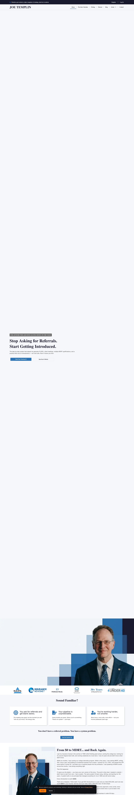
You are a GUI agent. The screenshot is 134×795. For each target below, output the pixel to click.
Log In (122, 2)
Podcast (100, 7)
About (112, 7)
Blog (106, 7)
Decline (51, 790)
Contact (121, 7)
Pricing (93, 7)
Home (73, 7)
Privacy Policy (89, 787)
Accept (43, 790)
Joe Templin (20, 7)
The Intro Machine (83, 7)
